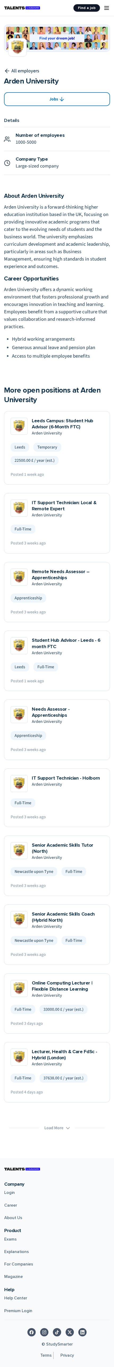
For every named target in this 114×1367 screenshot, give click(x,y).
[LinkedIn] (82, 1332)
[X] (69, 1332)
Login (9, 1192)
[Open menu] (106, 8)
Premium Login (18, 1310)
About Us (13, 1217)
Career (10, 1205)
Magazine (13, 1276)
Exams (10, 1239)
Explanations (16, 1251)
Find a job (86, 8)
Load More (53, 1128)
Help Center (15, 1298)
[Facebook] (31, 1332)
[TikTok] (57, 1332)
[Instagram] (44, 1332)
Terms (46, 1355)
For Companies (18, 1264)
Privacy (67, 1355)
